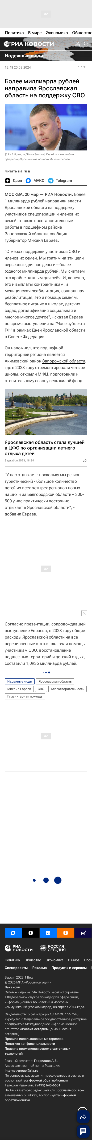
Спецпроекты (16, 968)
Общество (33, 960)
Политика (12, 960)
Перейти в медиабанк (60, 154)
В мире (73, 960)
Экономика (54, 960)
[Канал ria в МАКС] (13, 933)
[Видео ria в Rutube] (83, 933)
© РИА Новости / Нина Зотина (24, 154)
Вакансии (12, 987)
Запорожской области (63, 360)
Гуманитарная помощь (24, 696)
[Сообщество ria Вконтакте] (48, 933)
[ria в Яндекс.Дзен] (30, 933)
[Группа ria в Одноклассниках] (65, 933)
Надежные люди (19, 681)
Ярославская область (55, 681)
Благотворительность (67, 689)
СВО (41, 689)
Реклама (39, 968)
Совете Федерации (26, 336)
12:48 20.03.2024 (18, 67)
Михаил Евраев (19, 689)
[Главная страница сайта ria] (28, 44)
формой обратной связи (48, 1080)
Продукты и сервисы (69, 968)
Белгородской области (49, 494)
